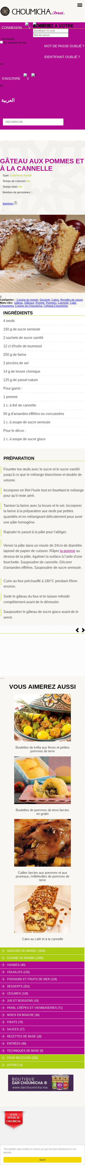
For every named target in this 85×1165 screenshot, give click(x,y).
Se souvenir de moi (14, 42)
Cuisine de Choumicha (28, 305)
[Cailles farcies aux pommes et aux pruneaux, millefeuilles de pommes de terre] (42, 865)
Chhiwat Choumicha (56, 305)
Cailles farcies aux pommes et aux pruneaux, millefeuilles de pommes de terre (42, 876)
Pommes (51, 302)
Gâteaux (29, 302)
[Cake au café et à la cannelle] (42, 932)
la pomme (67, 551)
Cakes (55, 299)
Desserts (45, 299)
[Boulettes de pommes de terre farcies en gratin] (42, 803)
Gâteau (18, 302)
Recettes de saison (71, 299)
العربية (8, 100)
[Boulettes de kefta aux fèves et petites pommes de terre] (42, 740)
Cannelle (63, 302)
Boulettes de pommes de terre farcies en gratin (42, 812)
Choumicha (7, 305)
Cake (73, 302)
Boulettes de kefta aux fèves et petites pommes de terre (42, 749)
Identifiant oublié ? (62, 57)
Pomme (40, 302)
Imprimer (8, 203)
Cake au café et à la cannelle (42, 939)
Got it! (42, 1159)
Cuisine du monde (27, 299)
